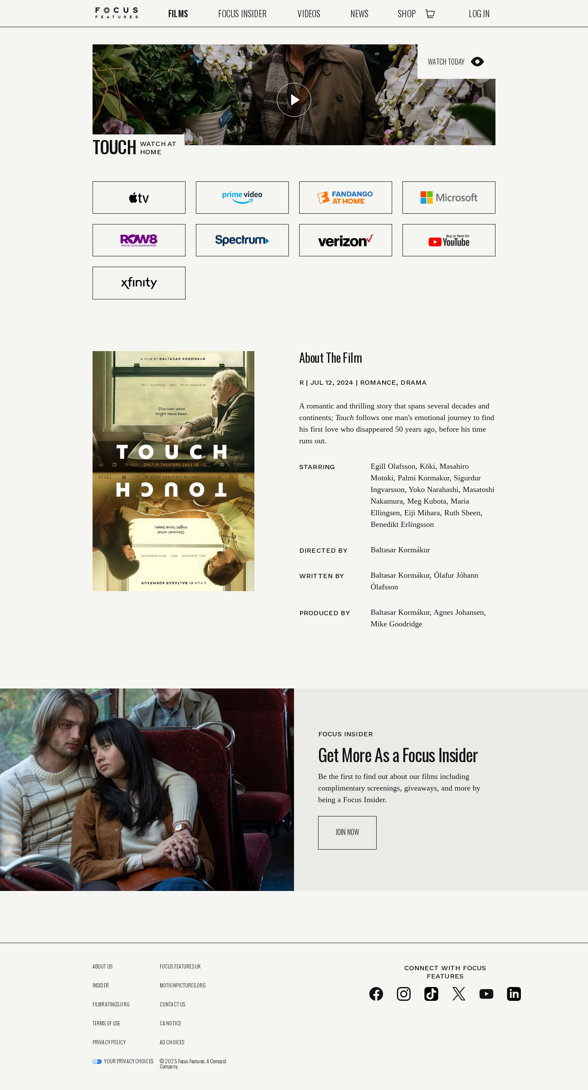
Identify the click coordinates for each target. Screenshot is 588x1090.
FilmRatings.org (111, 1004)
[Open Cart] (430, 13)
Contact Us (172, 1004)
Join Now (347, 832)
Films (178, 13)
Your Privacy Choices (128, 1061)
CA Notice (170, 1023)
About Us (102, 966)
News (359, 13)
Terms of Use (106, 1023)
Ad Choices (172, 1042)
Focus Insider (242, 13)
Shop (407, 13)
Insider (101, 985)
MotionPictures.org (183, 985)
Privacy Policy (109, 1042)
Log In (479, 13)
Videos (308, 13)
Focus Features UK (180, 966)
